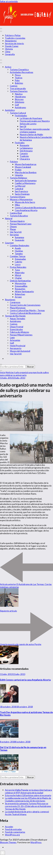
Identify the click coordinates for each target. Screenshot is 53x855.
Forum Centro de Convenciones (25, 305)
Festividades (21, 115)
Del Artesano (26, 150)
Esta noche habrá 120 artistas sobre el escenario (28, 795)
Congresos (15, 302)
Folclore (14, 161)
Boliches (19, 83)
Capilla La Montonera (25, 183)
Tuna (17, 269)
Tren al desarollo (18, 88)
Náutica (18, 94)
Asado (18, 248)
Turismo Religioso (18, 177)
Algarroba (19, 272)
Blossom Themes (8, 842)
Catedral (19, 188)
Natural (8, 218)
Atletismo (19, 102)
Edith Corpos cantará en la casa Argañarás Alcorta (25, 679)
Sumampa (19, 237)
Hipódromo (20, 96)
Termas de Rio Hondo (15, 315)
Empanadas (20, 259)
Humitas (19, 250)
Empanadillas (21, 286)
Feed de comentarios (15, 832)
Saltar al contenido (9, 1)
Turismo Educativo (19, 215)
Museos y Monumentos (21, 199)
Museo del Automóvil (20, 351)
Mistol (18, 275)
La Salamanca (26, 148)
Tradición (24, 156)
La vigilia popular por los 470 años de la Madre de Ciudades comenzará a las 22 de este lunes (28, 799)
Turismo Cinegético (19, 69)
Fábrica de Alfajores (19, 332)
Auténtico (10, 110)
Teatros (18, 77)
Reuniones (10, 299)
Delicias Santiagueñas (20, 280)
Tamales (19, 253)
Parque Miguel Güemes (21, 334)
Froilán (18, 169)
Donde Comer (11, 46)
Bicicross (19, 99)
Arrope (18, 296)
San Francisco (21, 191)
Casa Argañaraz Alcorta (26, 210)
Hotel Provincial (17, 345)
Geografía (10, 54)
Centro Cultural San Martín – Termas (27, 310)
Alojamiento (11, 40)
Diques (13, 226)
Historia (9, 48)
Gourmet (9, 242)
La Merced (20, 186)
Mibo (17, 204)
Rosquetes (20, 288)
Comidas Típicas (17, 256)
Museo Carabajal (23, 167)
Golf (17, 104)
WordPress (35, 842)
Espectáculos (16, 329)
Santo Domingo (22, 194)
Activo (8, 66)
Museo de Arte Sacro (25, 202)
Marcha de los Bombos (25, 172)
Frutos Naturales (18, 267)
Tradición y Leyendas (15, 38)
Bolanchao (20, 294)
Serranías (14, 234)
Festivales (20, 142)
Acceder (9, 826)
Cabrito (18, 261)
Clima (7, 51)
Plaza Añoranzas (18, 307)
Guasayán (19, 240)
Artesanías (15, 340)
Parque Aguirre (17, 221)
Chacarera (25, 158)
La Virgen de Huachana (31, 118)
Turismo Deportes (18, 91)
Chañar (18, 278)
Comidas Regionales (19, 245)
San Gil (23, 126)
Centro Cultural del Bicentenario (30, 207)
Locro (17, 264)
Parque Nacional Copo (20, 223)
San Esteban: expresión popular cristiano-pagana (35, 130)
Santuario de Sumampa (25, 180)
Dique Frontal (16, 326)
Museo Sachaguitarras (25, 164)
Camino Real (16, 213)
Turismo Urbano (17, 196)
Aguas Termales (17, 318)
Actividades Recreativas (21, 72)
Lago (12, 337)
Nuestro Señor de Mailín (31, 134)
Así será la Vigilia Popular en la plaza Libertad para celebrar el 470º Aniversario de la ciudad (28, 791)
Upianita (19, 175)
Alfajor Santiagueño (24, 291)
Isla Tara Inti (16, 232)
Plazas (13, 229)
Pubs (17, 80)
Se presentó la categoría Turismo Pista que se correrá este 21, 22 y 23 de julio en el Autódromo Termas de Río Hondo (28, 806)
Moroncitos (20, 283)
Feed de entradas (13, 829)
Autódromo (20, 107)
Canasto (24, 153)
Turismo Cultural (18, 112)
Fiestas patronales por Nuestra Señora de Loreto (35, 122)
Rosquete (24, 145)
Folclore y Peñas (13, 35)
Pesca (18, 75)
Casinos (13, 85)
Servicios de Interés (14, 43)
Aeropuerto (15, 348)
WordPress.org (12, 834)
